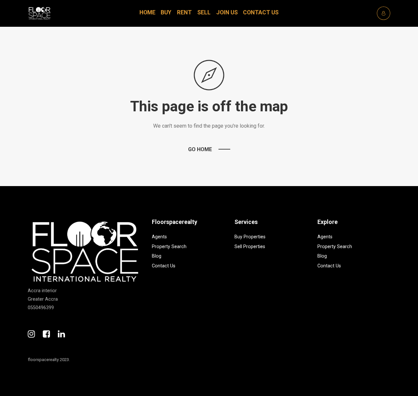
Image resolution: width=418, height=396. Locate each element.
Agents (159, 237)
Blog (156, 256)
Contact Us (261, 12)
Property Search (169, 246)
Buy (166, 12)
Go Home (200, 149)
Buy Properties (249, 237)
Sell (204, 12)
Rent (184, 12)
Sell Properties (249, 246)
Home (147, 12)
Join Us (227, 12)
